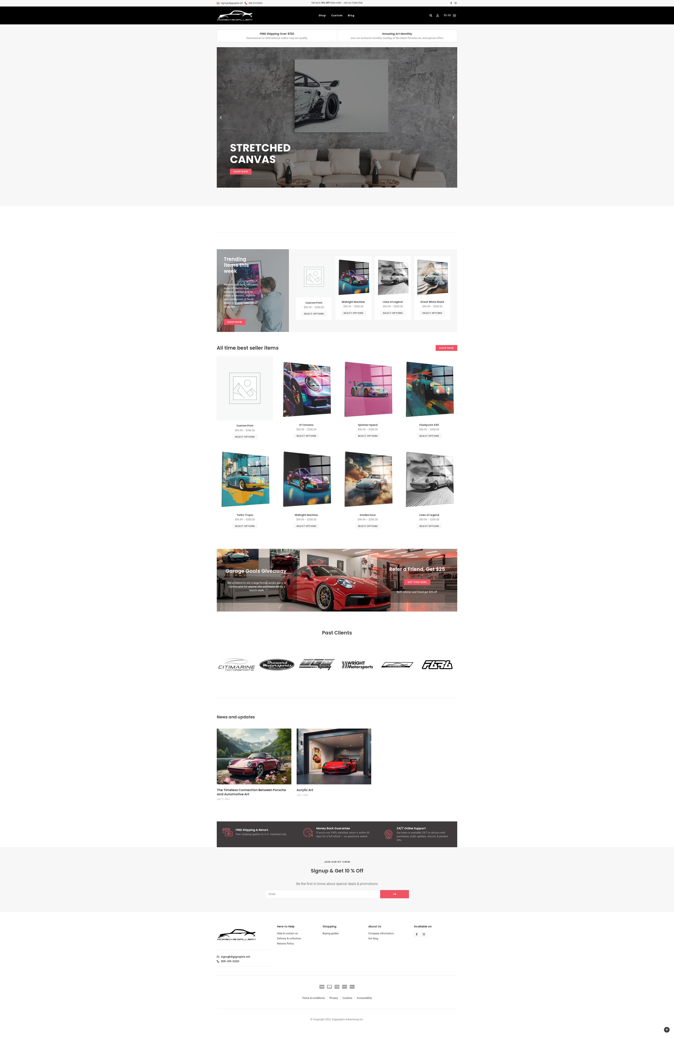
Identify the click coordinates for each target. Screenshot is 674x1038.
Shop (322, 15)
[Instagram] (424, 934)
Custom (337, 15)
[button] (431, 15)
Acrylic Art (305, 790)
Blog (351, 15)
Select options (314, 313)
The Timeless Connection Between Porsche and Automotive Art (251, 792)
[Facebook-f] (416, 934)
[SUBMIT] (394, 894)
